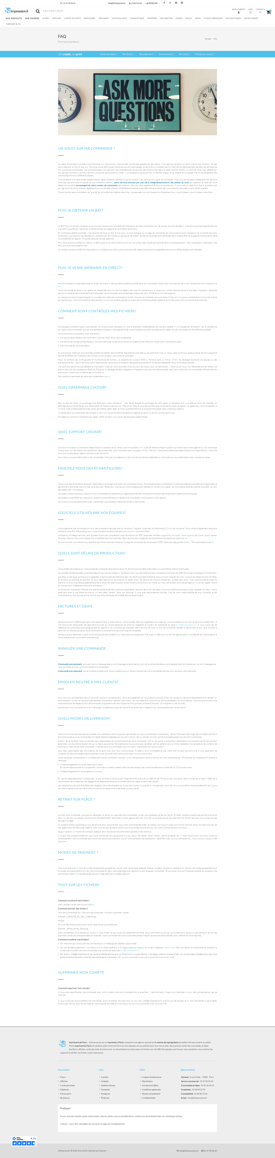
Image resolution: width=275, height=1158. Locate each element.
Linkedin (105, 1081)
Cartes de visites (67, 1085)
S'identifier (136, 3)
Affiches (64, 1081)
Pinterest (105, 1098)
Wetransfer (170, 947)
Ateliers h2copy (108, 1085)
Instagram (105, 1093)
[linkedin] (182, 3)
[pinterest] (176, 3)
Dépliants (64, 1089)
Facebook (105, 1089)
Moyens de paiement (151, 1093)
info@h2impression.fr (187, 625)
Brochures (65, 1098)
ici (68, 1124)
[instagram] (170, 3)
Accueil (208, 39)
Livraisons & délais (150, 1085)
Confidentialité (148, 1098)
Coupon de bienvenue (151, 1077)
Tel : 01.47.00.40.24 (67, 3)
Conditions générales (151, 1089)
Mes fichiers (147, 1081)
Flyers (63, 1077)
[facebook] (164, 3)
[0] (267, 12)
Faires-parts (65, 1093)
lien (59, 286)
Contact (104, 1077)
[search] (38, 11)
